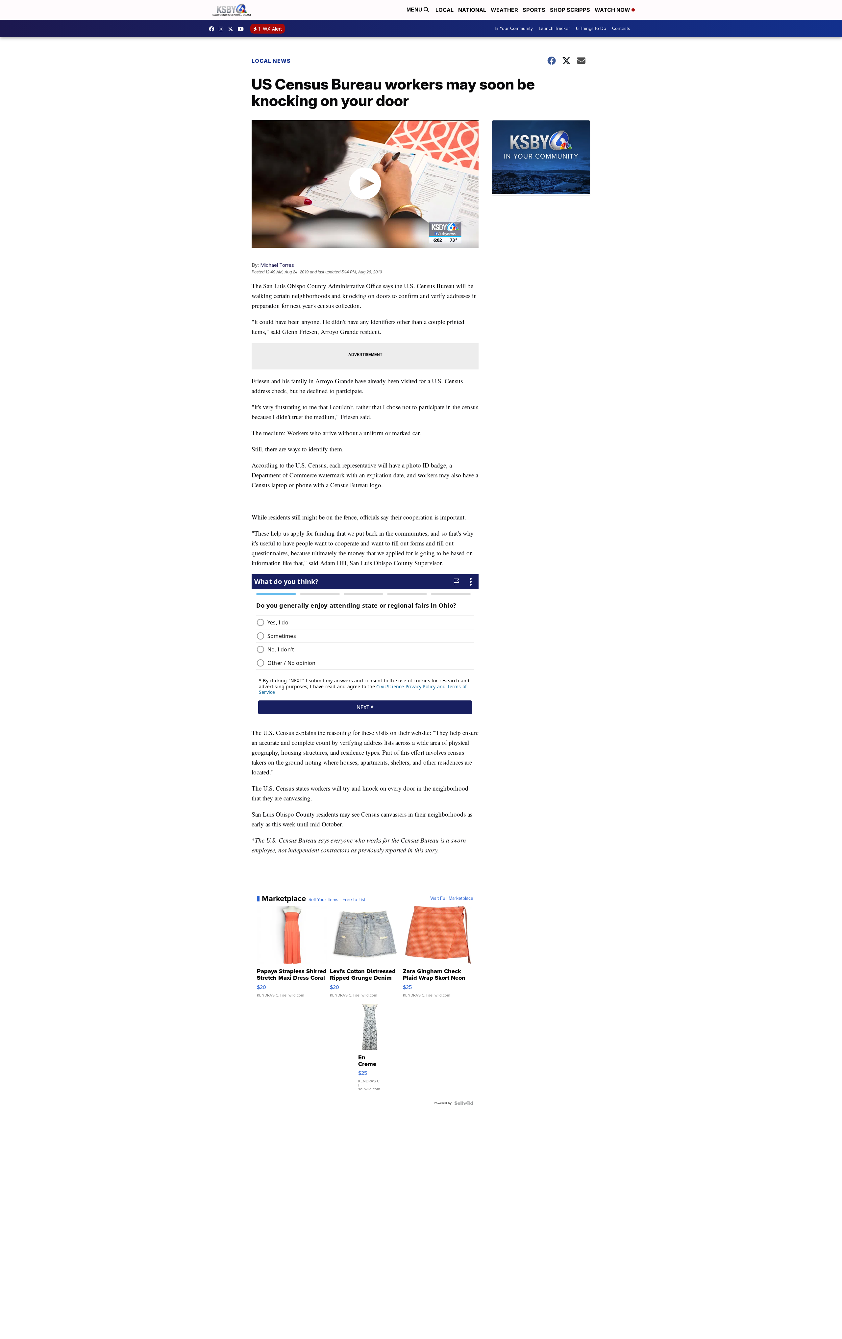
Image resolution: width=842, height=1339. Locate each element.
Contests (621, 28)
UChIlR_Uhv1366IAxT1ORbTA (242, 29)
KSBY (232, 29)
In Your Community (514, 28)
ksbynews (213, 29)
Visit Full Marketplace (451, 898)
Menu (415, 10)
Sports (534, 10)
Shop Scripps (570, 10)
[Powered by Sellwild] (463, 1103)
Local (444, 10)
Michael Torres (277, 265)
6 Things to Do (591, 28)
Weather (504, 10)
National (472, 10)
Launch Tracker (554, 28)
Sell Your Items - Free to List (337, 899)
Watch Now (613, 10)
